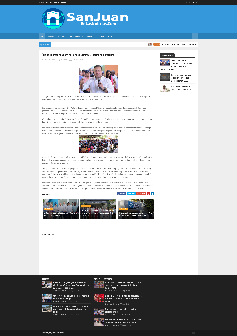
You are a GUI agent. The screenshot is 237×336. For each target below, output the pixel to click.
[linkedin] (189, 2)
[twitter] (193, 2)
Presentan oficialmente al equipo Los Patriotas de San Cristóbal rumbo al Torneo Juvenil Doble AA (123, 321)
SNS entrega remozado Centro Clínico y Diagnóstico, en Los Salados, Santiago (61, 214)
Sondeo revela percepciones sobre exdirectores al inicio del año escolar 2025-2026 (182, 77)
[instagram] (186, 2)
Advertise (42, 2)
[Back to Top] (193, 333)
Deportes (91, 36)
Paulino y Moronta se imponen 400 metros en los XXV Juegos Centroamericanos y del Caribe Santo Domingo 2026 (124, 285)
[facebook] (183, 2)
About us (56, 2)
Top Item (63, 2)
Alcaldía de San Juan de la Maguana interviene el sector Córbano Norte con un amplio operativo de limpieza (70, 309)
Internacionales (76, 36)
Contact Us (49, 2)
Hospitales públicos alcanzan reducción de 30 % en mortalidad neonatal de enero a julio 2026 (135, 214)
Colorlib (61, 333)
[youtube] (196, 2)
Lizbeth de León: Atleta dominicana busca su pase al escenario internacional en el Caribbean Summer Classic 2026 (123, 298)
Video (110, 36)
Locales (50, 36)
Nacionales (62, 36)
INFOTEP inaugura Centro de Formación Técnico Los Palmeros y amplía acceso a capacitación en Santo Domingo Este (97, 213)
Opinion (101, 36)
